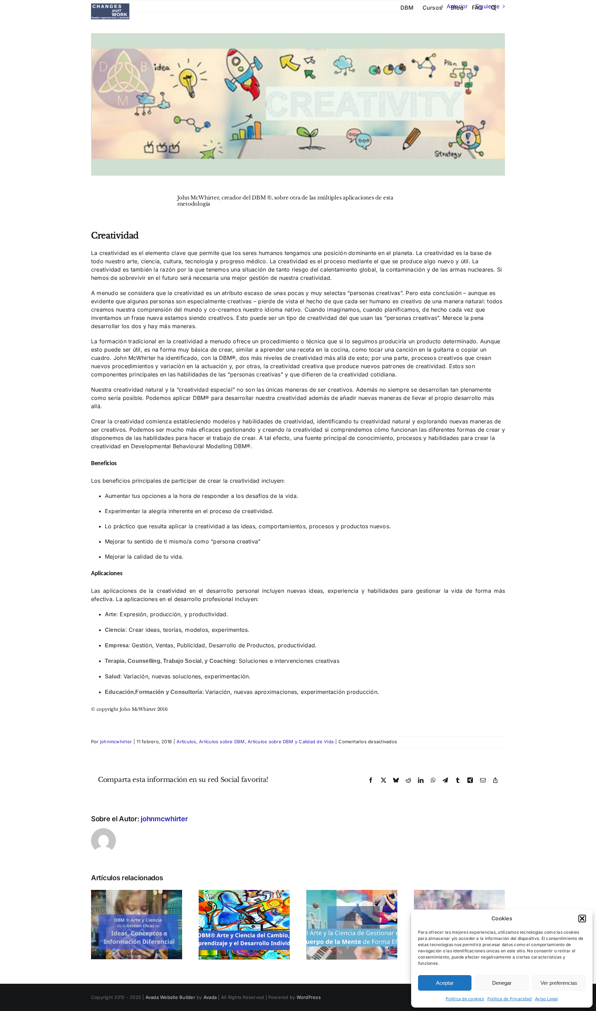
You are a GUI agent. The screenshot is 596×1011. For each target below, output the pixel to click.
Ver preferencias (558, 983)
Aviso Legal (546, 998)
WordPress (309, 997)
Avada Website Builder (170, 997)
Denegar (501, 983)
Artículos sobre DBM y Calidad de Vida (291, 741)
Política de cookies (465, 998)
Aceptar (445, 983)
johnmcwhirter (116, 741)
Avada (210, 997)
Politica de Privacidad (509, 998)
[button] (582, 918)
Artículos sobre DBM (222, 741)
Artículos (186, 741)
